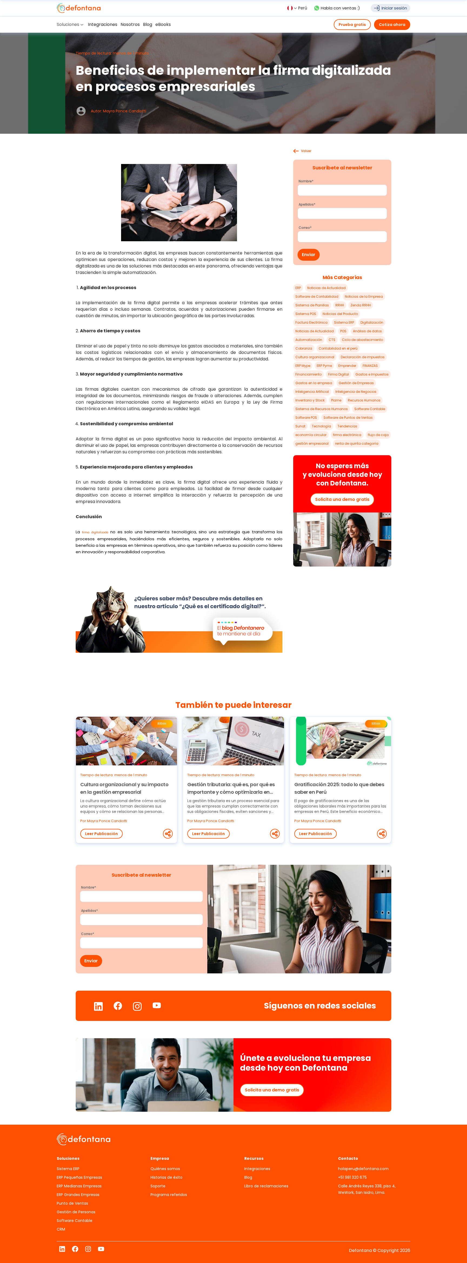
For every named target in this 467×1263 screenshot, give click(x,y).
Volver (306, 151)
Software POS (306, 417)
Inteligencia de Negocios (355, 391)
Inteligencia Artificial (312, 391)
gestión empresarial (312, 443)
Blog (248, 1177)
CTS (332, 339)
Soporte (158, 1186)
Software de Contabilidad (316, 296)
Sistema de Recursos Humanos (321, 409)
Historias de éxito (166, 1177)
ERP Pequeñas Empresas (79, 1177)
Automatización (308, 339)
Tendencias (347, 426)
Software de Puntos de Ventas (348, 417)
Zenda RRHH (361, 305)
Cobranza (303, 348)
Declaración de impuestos (363, 357)
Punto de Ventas (72, 1203)
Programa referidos (169, 1194)
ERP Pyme (324, 365)
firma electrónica (347, 435)
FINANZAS (370, 365)
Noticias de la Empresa (364, 296)
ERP (298, 288)
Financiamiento (308, 374)
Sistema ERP (344, 322)
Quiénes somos (165, 1168)
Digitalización (372, 322)
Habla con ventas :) (340, 8)
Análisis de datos (367, 331)
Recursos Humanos (364, 400)
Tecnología (321, 426)
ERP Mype (302, 365)
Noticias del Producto (340, 313)
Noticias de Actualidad (326, 288)
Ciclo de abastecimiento (362, 339)
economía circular (310, 435)
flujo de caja (378, 435)
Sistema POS (305, 313)
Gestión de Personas (76, 1212)
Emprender (347, 365)
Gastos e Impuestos (372, 374)
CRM (61, 1229)
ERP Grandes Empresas (78, 1194)
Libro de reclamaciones (266, 1186)
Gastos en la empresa (313, 383)
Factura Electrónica (311, 322)
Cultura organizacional (314, 357)
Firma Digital (338, 374)
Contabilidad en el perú (338, 348)
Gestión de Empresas (356, 383)
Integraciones (257, 1168)
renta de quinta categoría (356, 443)
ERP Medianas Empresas (79, 1186)
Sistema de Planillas (312, 305)
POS (343, 331)
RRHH (339, 305)
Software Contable (369, 409)
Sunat (300, 426)
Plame (336, 400)
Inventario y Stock (310, 400)
